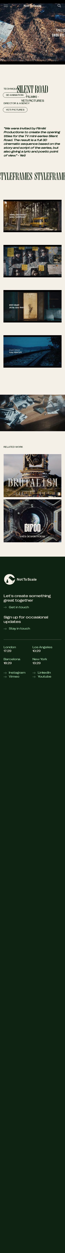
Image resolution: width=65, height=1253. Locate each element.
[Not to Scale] (32, 5)
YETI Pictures (32, 100)
